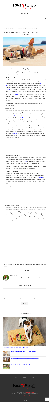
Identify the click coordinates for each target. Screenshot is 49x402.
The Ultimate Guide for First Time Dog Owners (16, 347)
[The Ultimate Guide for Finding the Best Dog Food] (6, 351)
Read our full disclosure (30, 392)
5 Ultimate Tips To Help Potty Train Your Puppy (23, 364)
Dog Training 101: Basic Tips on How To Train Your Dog (25, 358)
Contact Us (21, 395)
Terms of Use (23, 397)
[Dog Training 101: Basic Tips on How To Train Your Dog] (6, 358)
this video (8, 89)
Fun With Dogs (11, 28)
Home (4, 28)
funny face (24, 161)
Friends (28, 395)
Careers (19, 397)
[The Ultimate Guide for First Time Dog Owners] (24, 317)
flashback (17, 94)
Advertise (25, 395)
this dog (41, 177)
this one (15, 133)
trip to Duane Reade (10, 116)
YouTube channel (24, 118)
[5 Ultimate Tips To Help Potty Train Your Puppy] (6, 365)
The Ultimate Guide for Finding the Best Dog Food (23, 351)
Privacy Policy (28, 397)
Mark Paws (13, 275)
